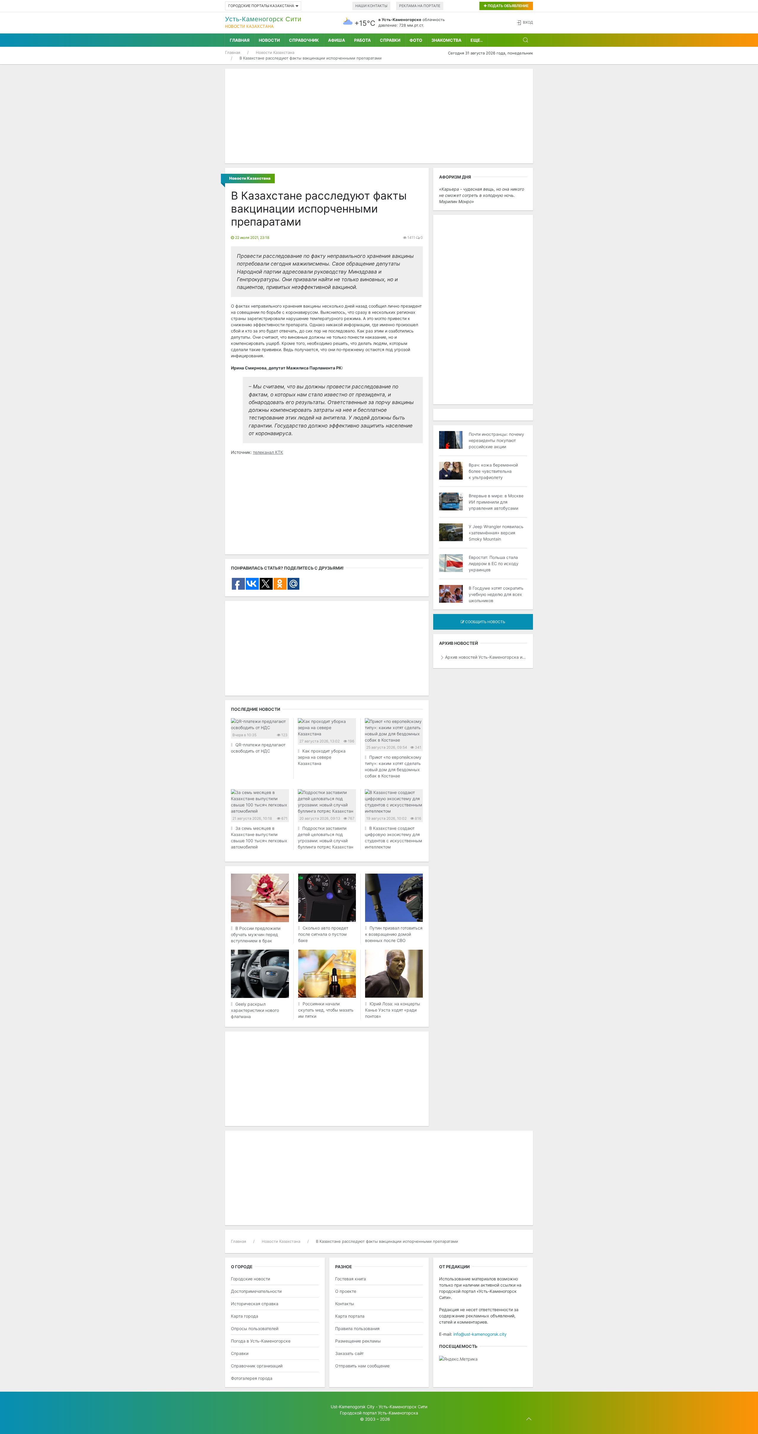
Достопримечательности (256, 1291)
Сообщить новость (484, 622)
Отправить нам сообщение (362, 1365)
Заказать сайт (349, 1353)
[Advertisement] (379, 116)
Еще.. (476, 40)
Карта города (244, 1316)
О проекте (345, 1291)
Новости (269, 40)
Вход (528, 22)
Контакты (344, 1303)
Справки (390, 40)
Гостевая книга (350, 1278)
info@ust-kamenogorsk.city (480, 1334)
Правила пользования (357, 1328)
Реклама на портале (419, 6)
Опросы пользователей (254, 1328)
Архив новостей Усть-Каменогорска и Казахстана (486, 657)
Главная (240, 40)
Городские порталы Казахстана (261, 6)
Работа (362, 40)
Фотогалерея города (251, 1378)
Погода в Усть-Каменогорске (260, 1340)
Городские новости (250, 1278)
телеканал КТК (268, 452)
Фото (415, 40)
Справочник (304, 40)
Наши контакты (371, 6)
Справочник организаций (256, 1365)
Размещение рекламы (358, 1340)
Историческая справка (254, 1303)
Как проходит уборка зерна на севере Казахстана (322, 757)
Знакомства (446, 40)
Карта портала (349, 1316)
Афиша (336, 40)
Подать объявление (508, 6)
